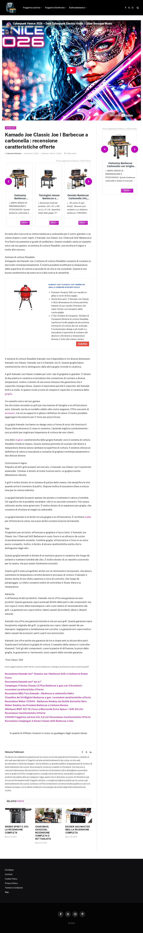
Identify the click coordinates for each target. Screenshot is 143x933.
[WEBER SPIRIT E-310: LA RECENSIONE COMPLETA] (18, 815)
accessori (10, 413)
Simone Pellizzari (14, 153)
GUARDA (82, 344)
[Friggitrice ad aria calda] (10, 7)
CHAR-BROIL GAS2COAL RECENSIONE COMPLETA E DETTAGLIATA (43, 832)
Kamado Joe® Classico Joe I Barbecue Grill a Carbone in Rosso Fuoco (66, 286)
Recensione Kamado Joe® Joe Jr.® (23, 681)
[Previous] (8, 181)
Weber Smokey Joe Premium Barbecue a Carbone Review (36, 705)
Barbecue (10, 128)
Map (7, 892)
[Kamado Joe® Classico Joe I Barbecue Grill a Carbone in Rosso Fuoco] (25, 297)
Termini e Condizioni (14, 888)
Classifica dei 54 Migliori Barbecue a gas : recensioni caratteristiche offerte (48, 697)
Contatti (8, 874)
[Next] (88, 181)
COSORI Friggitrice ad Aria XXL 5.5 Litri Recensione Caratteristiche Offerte (47, 717)
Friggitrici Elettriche (55, 8)
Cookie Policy (11, 879)
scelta (87, 517)
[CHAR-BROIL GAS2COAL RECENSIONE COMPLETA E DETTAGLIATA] (48, 815)
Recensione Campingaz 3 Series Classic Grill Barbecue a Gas (39, 721)
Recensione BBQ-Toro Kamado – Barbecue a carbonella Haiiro (39, 693)
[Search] (137, 8)
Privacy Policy (11, 883)
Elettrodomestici (77, 8)
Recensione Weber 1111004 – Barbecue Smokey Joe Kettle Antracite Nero (46, 701)
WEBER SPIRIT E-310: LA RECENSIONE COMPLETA (16, 829)
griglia (8, 393)
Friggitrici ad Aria (31, 8)
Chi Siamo (9, 870)
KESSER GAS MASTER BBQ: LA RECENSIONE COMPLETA (77, 829)
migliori (20, 439)
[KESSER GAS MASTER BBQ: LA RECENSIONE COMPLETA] (78, 815)
